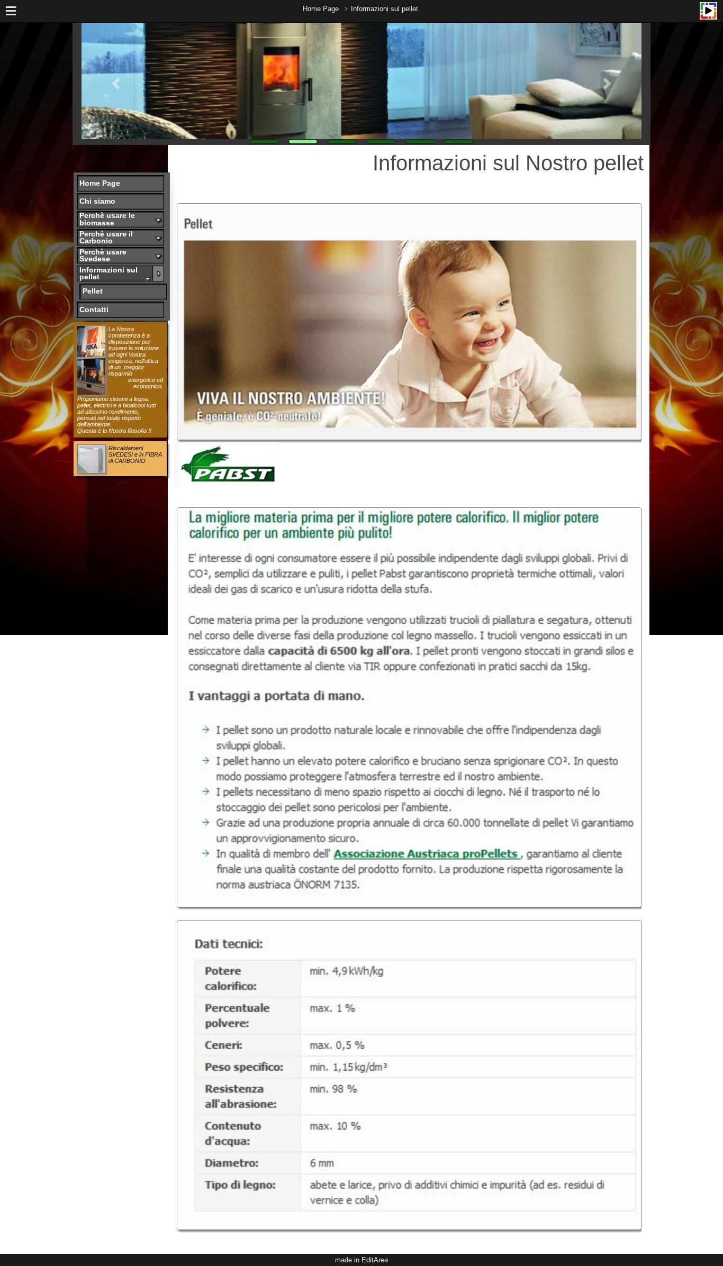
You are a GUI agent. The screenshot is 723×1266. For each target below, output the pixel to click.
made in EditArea (361, 1260)
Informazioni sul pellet (384, 9)
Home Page (321, 9)
